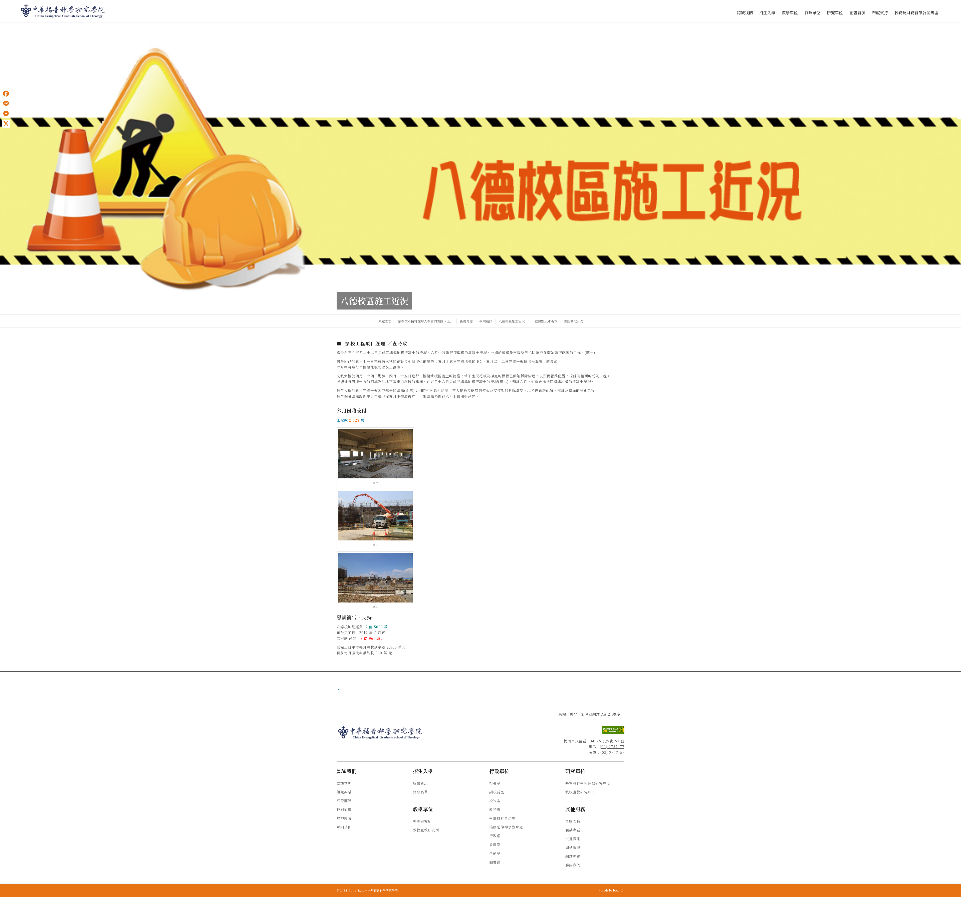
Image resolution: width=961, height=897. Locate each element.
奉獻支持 (572, 821)
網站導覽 (572, 856)
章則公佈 (344, 826)
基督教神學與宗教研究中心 (587, 783)
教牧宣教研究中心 (580, 791)
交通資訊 (572, 838)
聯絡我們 (572, 864)
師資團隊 (344, 800)
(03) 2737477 (612, 746)
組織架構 (344, 791)
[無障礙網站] (613, 732)
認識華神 (344, 783)
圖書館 (495, 861)
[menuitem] (745, 13)
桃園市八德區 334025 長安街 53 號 (594, 740)
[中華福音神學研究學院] (63, 11)
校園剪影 (344, 809)
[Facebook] (6, 94)
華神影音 (344, 818)
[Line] (6, 104)
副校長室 (496, 791)
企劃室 (495, 853)
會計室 (495, 844)
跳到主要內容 (10, 27)
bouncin (618, 890)
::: (1, 27)
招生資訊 (420, 783)
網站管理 (572, 847)
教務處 (495, 809)
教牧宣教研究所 (426, 829)
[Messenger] (6, 114)
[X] (6, 124)
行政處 (495, 835)
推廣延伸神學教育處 (506, 826)
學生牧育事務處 (502, 818)
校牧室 (495, 800)
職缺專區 (572, 829)
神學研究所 (422, 821)
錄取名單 (420, 791)
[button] (745, 13)
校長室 (495, 783)
